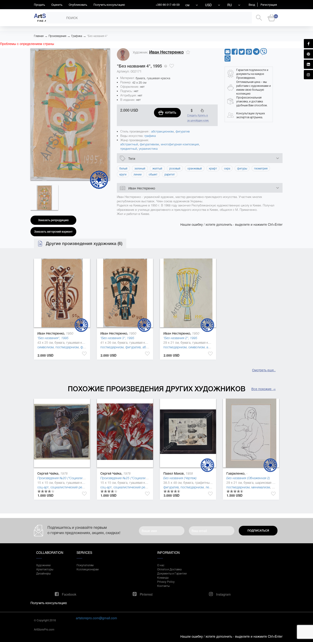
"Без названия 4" (97, 36)
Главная (39, 36)
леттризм (212, 487)
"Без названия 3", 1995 (117, 338)
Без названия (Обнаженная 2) (248, 478)
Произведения (57, 36)
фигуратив (183, 131)
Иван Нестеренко (166, 52)
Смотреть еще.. (264, 370)
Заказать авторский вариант (53, 231)
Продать (39, 4)
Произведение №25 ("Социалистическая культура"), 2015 (142, 478)
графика (150, 136)
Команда (162, 577)
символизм (45, 347)
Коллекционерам (88, 569)
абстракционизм (162, 131)
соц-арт (43, 487)
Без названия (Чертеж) (180, 478)
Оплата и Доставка (169, 569)
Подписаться (258, 530)
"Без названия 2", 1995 (180, 338)
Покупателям (85, 565)
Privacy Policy (166, 581)
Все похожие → (263, 388)
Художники (43, 565)
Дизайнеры (43, 573)
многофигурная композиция (180, 144)
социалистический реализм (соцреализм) (80, 487)
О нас (160, 565)
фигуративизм (149, 144)
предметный (128, 148)
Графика (76, 36)
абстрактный (129, 144)
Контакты (163, 586)
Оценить (56, 4)
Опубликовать (78, 4)
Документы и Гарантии (172, 573)
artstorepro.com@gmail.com (96, 618)
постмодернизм (67, 347)
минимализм (260, 487)
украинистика (148, 148)
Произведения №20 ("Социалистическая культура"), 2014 (79, 478)
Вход (252, 4)
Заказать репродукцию (53, 220)
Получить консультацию (109, 4)
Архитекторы (44, 569)
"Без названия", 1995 (53, 338)
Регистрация (269, 4)
